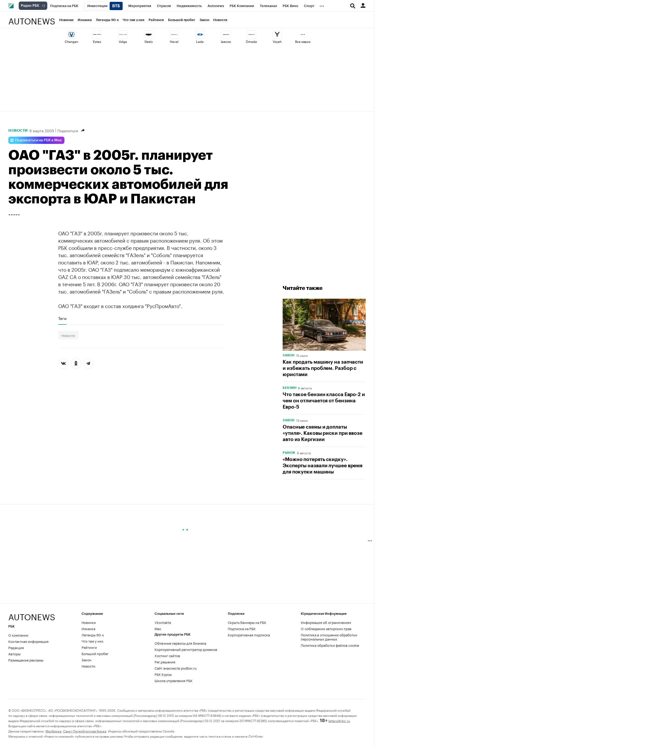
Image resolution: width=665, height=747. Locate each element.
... (322, 5)
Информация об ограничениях (326, 622)
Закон (204, 20)
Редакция (16, 647)
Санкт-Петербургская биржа (84, 730)
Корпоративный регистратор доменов (186, 649)
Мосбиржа (53, 730)
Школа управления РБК (173, 680)
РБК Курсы (163, 674)
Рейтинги (156, 20)
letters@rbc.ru (339, 720)
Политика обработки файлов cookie (330, 645)
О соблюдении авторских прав (326, 628)
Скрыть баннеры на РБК (247, 622)
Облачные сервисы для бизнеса (180, 642)
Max (158, 628)
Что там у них (133, 20)
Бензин (289, 387)
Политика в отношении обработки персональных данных (329, 636)
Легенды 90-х (107, 20)
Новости (220, 20)
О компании (18, 634)
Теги (62, 318)
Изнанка (84, 20)
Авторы (14, 653)
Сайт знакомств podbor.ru (176, 667)
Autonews (31, 18)
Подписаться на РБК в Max (38, 140)
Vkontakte (163, 622)
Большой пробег (181, 20)
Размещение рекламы (25, 659)
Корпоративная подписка (249, 634)
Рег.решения (165, 661)
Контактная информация (28, 641)
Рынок (289, 452)
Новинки (66, 20)
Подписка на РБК (242, 628)
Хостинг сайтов (167, 655)
